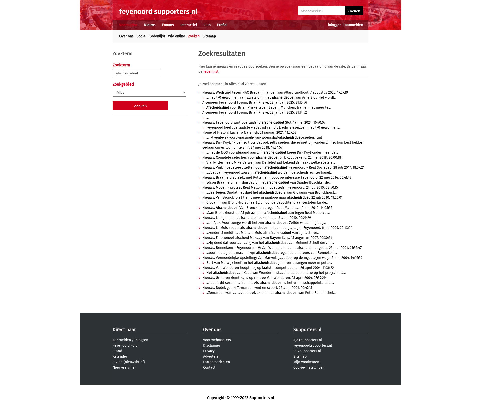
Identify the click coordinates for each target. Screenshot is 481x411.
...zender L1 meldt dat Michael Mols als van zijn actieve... (262, 233)
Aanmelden (122, 340)
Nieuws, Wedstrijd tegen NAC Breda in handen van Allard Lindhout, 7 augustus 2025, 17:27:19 (275, 92)
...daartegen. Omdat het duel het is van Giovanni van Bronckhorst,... (271, 192)
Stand (117, 351)
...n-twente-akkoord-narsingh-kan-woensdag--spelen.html (264, 137)
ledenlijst (210, 71)
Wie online (176, 36)
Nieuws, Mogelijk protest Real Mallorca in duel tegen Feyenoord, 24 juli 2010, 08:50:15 (270, 187)
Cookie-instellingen (308, 367)
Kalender (120, 356)
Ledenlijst (157, 36)
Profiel (222, 25)
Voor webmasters (217, 340)
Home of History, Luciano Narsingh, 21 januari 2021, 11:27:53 (249, 132)
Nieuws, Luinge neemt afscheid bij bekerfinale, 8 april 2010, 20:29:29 (256, 218)
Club (207, 25)
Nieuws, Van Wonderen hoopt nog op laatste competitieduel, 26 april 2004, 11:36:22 (268, 268)
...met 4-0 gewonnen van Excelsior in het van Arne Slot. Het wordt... (271, 97)
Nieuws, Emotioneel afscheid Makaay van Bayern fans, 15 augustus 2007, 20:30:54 (267, 238)
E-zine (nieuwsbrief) (129, 362)
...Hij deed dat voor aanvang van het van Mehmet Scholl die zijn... (270, 243)
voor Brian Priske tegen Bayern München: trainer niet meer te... (268, 107)
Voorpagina (128, 25)
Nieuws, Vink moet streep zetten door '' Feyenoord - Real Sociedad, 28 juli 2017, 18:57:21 (283, 167)
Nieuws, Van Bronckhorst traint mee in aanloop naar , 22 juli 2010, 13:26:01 (272, 197)
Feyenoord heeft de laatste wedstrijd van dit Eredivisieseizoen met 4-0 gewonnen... (273, 127)
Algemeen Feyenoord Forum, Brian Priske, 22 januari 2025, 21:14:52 (254, 112)
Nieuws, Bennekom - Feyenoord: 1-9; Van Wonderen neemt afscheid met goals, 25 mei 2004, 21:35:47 (282, 248)
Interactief (188, 25)
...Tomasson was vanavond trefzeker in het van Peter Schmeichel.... (271, 293)
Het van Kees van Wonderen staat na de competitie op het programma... (276, 273)
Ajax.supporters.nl (307, 340)
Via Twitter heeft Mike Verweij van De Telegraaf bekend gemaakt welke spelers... (270, 162)
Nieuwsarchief (124, 367)
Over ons (126, 36)
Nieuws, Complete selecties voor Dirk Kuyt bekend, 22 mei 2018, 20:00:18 (271, 157)
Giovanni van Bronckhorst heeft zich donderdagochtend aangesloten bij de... (267, 202)
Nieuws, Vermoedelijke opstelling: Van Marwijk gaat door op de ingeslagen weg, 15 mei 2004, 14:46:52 (282, 258)
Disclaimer (211, 345)
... (207, 117)
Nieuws (150, 25)
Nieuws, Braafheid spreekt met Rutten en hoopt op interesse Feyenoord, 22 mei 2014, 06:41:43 (276, 177)
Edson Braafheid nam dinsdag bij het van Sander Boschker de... (268, 182)
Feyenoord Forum (127, 345)
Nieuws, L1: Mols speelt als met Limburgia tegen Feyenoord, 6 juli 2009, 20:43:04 (277, 228)
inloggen (334, 25)
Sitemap (209, 36)
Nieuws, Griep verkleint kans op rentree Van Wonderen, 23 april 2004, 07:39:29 (264, 278)
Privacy (209, 351)
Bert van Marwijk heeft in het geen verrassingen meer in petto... (269, 263)
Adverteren (212, 356)
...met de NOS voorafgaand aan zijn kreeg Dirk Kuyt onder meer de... (272, 152)
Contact (209, 367)
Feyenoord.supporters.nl (312, 345)
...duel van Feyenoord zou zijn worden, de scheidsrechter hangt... (269, 172)
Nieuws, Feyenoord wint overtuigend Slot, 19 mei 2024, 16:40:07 (263, 122)
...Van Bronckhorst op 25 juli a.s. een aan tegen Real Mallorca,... (268, 213)
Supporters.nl (307, 329)
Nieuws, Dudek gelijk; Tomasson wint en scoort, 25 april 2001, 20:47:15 (257, 288)
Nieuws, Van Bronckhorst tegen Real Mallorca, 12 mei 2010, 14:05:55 (267, 208)
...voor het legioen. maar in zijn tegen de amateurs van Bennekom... (271, 253)
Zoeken (194, 36)
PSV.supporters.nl (307, 351)
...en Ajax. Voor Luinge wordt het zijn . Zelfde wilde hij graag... (266, 223)
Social (141, 36)
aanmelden (354, 25)
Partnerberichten (216, 362)
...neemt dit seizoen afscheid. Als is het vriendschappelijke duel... (270, 283)
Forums (168, 25)
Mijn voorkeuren (306, 362)
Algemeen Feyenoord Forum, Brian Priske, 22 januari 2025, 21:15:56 (254, 102)
